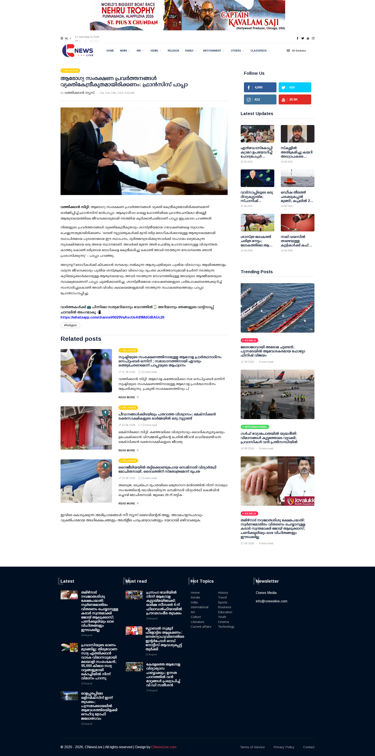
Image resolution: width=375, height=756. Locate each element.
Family (189, 50)
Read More (126, 397)
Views (154, 50)
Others (236, 50)
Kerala (195, 597)
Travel (222, 597)
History (223, 592)
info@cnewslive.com (271, 601)
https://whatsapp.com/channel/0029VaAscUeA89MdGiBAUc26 (112, 317)
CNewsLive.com (163, 747)
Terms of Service (252, 747)
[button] (66, 38)
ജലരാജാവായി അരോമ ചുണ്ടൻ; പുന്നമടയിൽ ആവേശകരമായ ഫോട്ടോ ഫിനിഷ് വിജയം (273, 351)
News (123, 50)
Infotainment (212, 50)
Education (225, 612)
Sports (222, 602)
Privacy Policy (283, 747)
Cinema (223, 622)
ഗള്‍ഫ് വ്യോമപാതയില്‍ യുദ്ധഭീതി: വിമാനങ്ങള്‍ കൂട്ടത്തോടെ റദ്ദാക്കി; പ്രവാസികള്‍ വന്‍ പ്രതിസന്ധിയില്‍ (269, 438)
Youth (222, 617)
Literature (197, 622)
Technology (226, 626)
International (199, 607)
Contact (308, 747)
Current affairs (201, 626)
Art (193, 612)
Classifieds (259, 50)
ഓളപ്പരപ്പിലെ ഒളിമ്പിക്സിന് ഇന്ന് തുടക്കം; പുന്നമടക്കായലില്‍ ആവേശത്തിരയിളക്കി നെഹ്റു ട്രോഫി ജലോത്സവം (99, 705)
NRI (139, 50)
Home (110, 50)
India (194, 602)
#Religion (70, 325)
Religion (173, 50)
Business (224, 607)
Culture (196, 617)
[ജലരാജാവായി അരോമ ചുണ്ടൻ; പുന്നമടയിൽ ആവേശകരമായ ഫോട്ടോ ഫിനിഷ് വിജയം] (277, 308)
